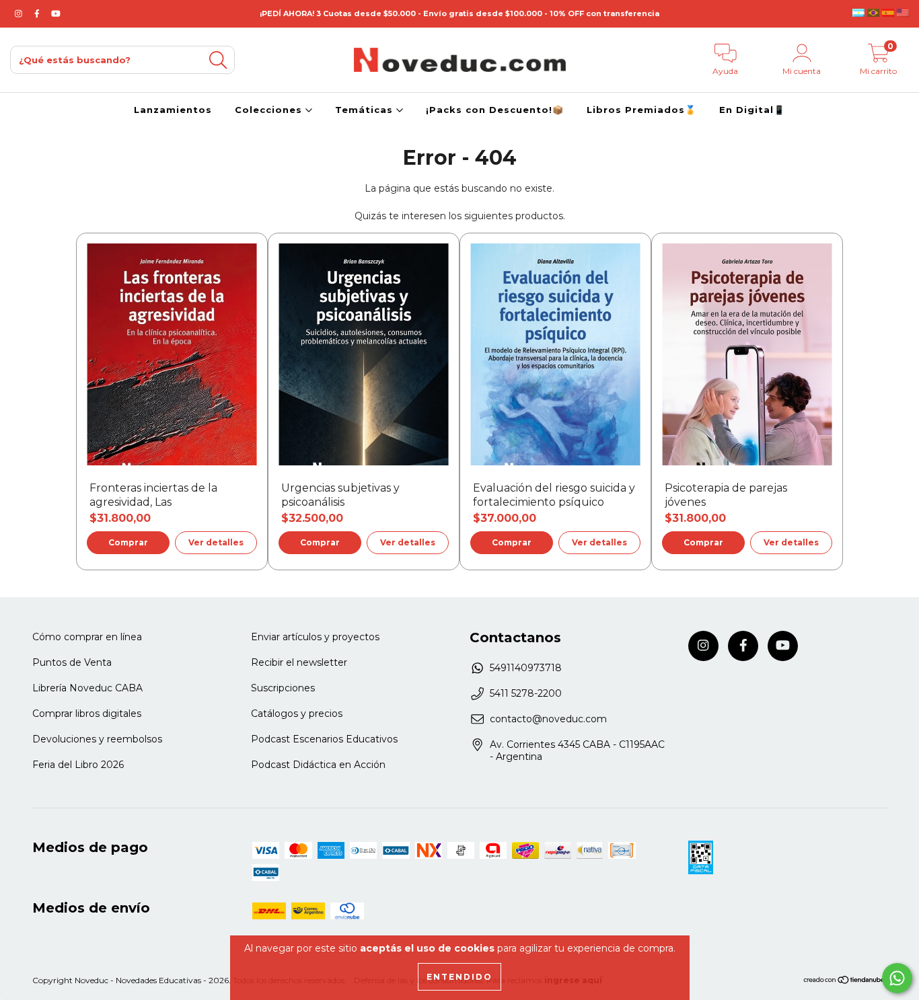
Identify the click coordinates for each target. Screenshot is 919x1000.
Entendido (459, 977)
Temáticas (365, 109)
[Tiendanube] (845, 981)
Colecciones (270, 109)
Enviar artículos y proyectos (315, 637)
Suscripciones (283, 688)
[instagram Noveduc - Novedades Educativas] (20, 13)
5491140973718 (526, 668)
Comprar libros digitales (86, 713)
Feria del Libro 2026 (78, 765)
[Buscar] (218, 60)
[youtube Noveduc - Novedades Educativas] (55, 13)
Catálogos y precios (296, 713)
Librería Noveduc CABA (87, 688)
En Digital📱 (752, 109)
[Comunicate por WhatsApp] (897, 978)
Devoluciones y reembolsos (97, 739)
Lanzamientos (173, 109)
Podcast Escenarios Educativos (324, 739)
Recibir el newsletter (299, 662)
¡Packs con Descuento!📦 (495, 109)
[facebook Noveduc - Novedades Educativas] (38, 13)
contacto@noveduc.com (548, 719)
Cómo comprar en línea (87, 637)
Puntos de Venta (72, 662)
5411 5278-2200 (526, 693)
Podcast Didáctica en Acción (318, 765)
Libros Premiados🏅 (641, 109)
